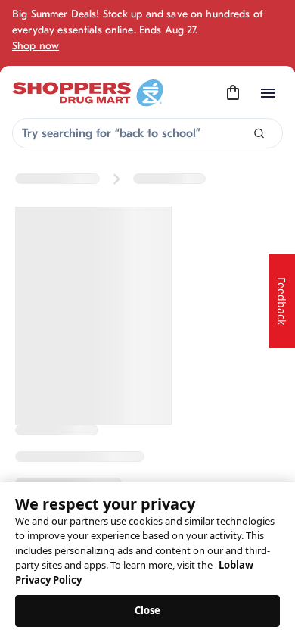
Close (148, 610)
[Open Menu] (268, 93)
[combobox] (147, 133)
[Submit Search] (259, 133)
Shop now (35, 45)
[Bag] (233, 93)
